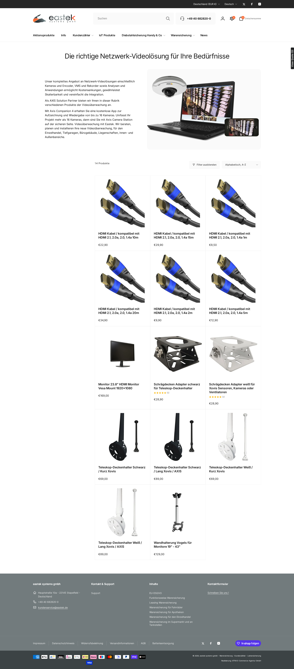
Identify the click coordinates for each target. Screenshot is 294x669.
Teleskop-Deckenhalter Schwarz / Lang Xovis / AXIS (177, 469)
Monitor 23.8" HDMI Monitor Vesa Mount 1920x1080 (118, 386)
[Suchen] (168, 18)
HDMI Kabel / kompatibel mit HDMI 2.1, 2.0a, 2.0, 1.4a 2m (174, 311)
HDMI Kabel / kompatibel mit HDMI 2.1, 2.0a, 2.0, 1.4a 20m (118, 311)
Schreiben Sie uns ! (218, 592)
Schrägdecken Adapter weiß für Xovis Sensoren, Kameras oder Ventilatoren (232, 388)
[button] (250, 19)
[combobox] (133, 19)
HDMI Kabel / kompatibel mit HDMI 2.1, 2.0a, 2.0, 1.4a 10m (118, 235)
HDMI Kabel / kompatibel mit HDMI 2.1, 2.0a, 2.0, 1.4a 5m (229, 311)
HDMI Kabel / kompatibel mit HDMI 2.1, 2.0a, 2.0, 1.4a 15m (174, 235)
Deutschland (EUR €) (205, 4)
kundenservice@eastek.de (53, 607)
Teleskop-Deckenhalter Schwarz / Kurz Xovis (121, 469)
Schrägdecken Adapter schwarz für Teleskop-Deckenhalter (177, 386)
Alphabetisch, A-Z (235, 164)
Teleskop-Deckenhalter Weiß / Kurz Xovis (231, 469)
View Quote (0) (292, 58)
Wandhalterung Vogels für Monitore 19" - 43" (173, 544)
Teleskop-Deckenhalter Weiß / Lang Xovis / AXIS (120, 544)
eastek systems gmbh (209, 656)
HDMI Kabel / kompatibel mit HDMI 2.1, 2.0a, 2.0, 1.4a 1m (229, 235)
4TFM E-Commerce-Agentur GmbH (246, 661)
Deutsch (229, 4)
